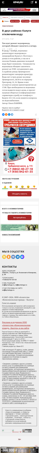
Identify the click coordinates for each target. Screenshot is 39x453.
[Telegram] (12, 114)
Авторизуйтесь (19, 217)
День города (15, 21)
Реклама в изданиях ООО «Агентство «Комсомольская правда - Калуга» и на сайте (16, 325)
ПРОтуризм (25, 21)
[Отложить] (16, 49)
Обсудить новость (19, 194)
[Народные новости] (32, 2)
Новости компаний (11, 235)
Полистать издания (9, 303)
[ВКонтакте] (3, 114)
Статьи (28, 17)
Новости (5, 17)
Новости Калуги (7, 26)
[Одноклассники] (6, 114)
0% (5, 186)
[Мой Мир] (9, 114)
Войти (36, 2)
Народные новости (17, 17)
